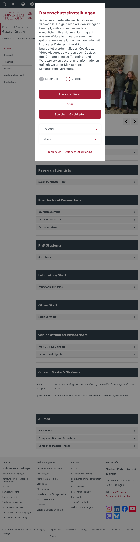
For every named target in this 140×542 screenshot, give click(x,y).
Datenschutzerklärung (79, 151)
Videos (77, 79)
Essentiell (52, 79)
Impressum (54, 151)
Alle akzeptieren (70, 94)
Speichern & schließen (70, 114)
